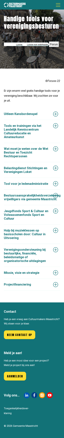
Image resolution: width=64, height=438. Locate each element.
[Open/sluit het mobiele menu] (58, 5)
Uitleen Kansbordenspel (20, 114)
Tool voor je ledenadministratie (26, 184)
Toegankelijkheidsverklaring (16, 411)
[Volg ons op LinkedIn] (27, 395)
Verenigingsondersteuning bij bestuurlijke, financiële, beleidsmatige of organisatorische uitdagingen (25, 255)
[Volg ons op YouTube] (50, 395)
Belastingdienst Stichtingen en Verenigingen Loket (25, 170)
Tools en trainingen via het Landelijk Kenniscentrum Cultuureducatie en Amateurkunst (22, 131)
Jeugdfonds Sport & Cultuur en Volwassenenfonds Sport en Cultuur (26, 214)
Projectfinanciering (17, 284)
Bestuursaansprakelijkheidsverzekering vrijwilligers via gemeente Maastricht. (32, 197)
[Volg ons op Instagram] (42, 395)
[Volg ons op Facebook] (34, 395)
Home (7, 33)
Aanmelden (15, 376)
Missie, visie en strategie (21, 273)
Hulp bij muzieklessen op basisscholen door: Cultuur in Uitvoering (25, 234)
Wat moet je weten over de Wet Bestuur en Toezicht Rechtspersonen (26, 152)
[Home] (15, 5)
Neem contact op (19, 335)
